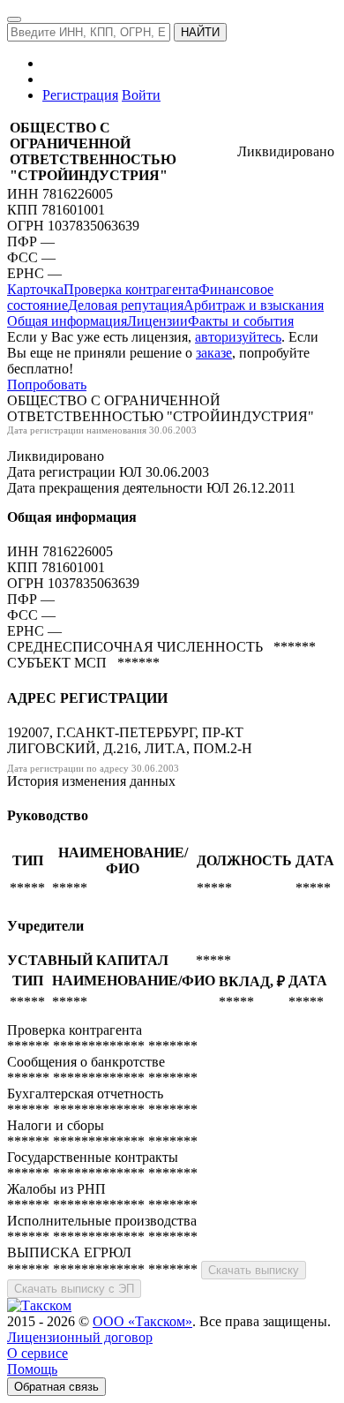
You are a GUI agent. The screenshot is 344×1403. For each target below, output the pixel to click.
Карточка (35, 289)
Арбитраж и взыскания (253, 305)
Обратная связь (56, 1386)
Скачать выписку (253, 1270)
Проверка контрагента (131, 289)
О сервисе (37, 1353)
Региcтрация (80, 94)
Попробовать (46, 384)
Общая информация (67, 320)
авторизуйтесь (238, 336)
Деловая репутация (125, 305)
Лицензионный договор (80, 1337)
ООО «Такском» (142, 1321)
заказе (214, 352)
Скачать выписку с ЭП (74, 1288)
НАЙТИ (200, 32)
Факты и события (241, 320)
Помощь (32, 1369)
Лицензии (157, 320)
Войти (141, 94)
